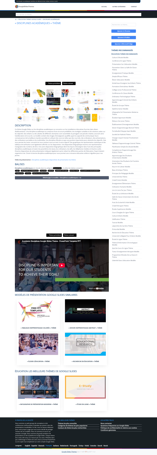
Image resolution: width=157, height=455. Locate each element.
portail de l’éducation (40, 173)
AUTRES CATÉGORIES (118, 6)
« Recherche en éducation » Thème (85, 361)
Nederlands (64, 446)
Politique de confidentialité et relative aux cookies (119, 428)
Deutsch (41, 446)
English (27, 446)
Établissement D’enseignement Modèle (125, 124)
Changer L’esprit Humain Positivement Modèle (125, 139)
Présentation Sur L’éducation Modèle (124, 64)
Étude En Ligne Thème (119, 239)
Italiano (56, 446)
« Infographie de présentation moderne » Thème (38, 404)
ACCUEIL (104, 6)
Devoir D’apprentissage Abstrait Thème (125, 128)
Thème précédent (54, 83)
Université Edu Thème (119, 177)
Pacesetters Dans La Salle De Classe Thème (124, 69)
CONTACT (134, 6)
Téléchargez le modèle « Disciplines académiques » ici (62, 178)
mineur (50, 171)
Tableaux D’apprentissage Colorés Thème (126, 143)
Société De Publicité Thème (121, 134)
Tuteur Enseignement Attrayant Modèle (125, 252)
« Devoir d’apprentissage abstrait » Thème (85, 328)
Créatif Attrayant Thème (120, 206)
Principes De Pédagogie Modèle (123, 173)
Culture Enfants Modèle (120, 216)
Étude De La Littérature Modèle (122, 194)
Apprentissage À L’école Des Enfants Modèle (124, 101)
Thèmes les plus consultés (67, 423)
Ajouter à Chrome (123, 31)
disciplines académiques (29, 171)
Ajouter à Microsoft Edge (124, 44)
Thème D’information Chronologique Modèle (124, 244)
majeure (43, 171)
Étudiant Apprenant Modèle (121, 118)
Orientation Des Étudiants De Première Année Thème (125, 162)
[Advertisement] (62, 206)
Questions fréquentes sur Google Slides (115, 426)
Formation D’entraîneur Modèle (123, 87)
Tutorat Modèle (117, 223)
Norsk (105, 446)
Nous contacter (106, 423)
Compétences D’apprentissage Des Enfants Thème (124, 151)
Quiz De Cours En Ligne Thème (122, 248)
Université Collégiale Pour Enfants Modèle (126, 236)
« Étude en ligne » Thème (85, 404)
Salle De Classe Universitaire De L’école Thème (125, 198)
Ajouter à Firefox (124, 37)
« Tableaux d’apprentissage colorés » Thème (38, 328)
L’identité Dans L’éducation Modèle (124, 260)
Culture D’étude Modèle (120, 57)
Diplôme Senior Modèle (120, 109)
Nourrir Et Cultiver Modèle (121, 167)
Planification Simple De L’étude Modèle (125, 147)
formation (19, 173)
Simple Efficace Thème (119, 76)
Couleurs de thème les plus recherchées (72, 428)
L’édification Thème (118, 219)
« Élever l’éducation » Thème (38, 361)
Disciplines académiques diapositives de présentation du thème (54, 160)
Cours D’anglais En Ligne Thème (123, 212)
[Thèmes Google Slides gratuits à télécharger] (25, 6)
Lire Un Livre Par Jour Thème (122, 190)
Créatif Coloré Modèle (119, 180)
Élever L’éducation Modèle (121, 80)
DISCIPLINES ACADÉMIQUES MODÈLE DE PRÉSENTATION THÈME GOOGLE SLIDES (37, 1)
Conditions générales (108, 430)
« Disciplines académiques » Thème (38, 23)
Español (34, 446)
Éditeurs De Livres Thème (121, 121)
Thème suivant (68, 83)
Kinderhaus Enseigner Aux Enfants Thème (126, 83)
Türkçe (80, 446)
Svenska (93, 446)
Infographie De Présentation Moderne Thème (125, 113)
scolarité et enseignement (90, 171)
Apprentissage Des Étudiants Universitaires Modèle (122, 157)
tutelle (28, 173)
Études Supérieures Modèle (121, 209)
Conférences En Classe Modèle (122, 93)
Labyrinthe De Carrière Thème (122, 226)
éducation (57, 168)
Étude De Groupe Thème (120, 105)
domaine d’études (62, 171)
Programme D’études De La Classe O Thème (124, 256)
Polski (87, 446)
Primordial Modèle (118, 229)
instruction (74, 171)
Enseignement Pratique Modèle (123, 73)
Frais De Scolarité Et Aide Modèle (123, 202)
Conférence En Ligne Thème (121, 61)
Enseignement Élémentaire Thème (124, 183)
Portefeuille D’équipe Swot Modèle (124, 131)
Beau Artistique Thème (120, 170)
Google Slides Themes (69, 452)
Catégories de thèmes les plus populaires (72, 426)
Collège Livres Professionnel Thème (124, 90)
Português (73, 446)
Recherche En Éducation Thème (123, 233)
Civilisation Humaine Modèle (122, 187)
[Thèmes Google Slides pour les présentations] (16, 19)
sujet (17, 171)
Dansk (100, 446)
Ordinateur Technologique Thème (123, 97)
